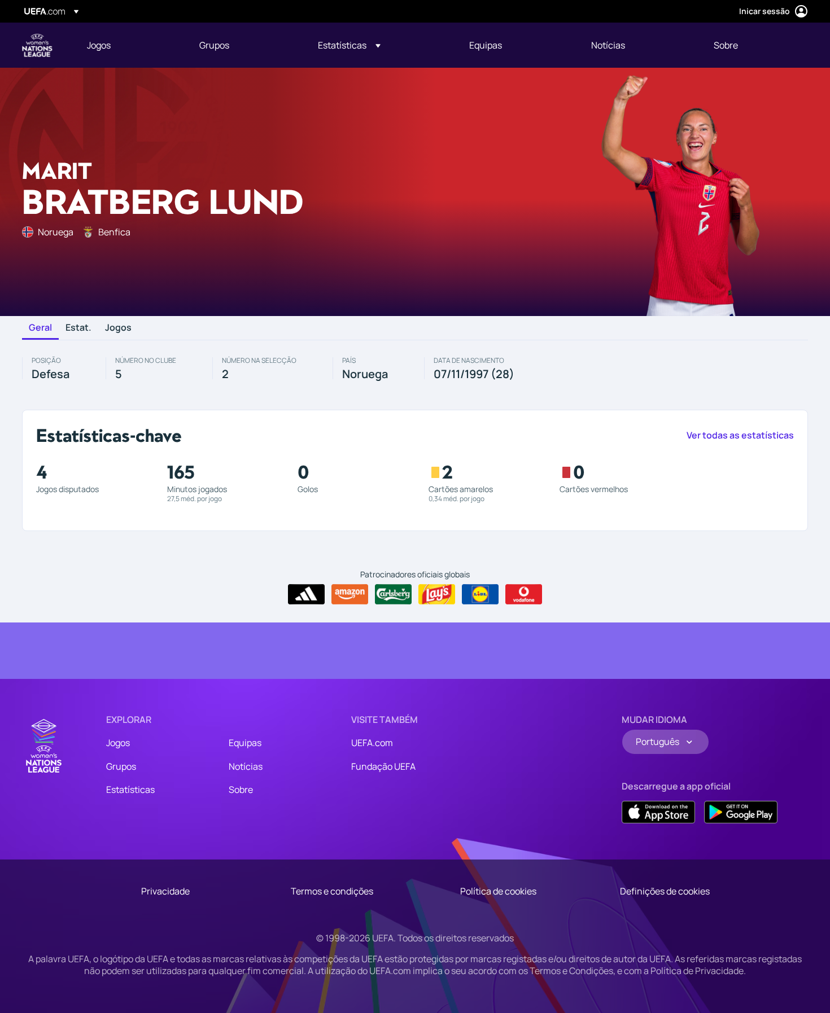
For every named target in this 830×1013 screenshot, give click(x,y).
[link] (99, 45)
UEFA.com (372, 742)
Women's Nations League (37, 45)
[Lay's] (436, 594)
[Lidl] (480, 594)
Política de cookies (498, 891)
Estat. (78, 328)
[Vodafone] (523, 594)
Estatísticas (130, 789)
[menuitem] (129, 45)
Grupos (121, 766)
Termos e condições (332, 891)
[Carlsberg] (393, 594)
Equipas (245, 742)
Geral (40, 328)
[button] (349, 45)
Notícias (246, 766)
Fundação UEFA (383, 766)
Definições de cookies (665, 891)
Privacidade (165, 891)
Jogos (118, 328)
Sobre (241, 789)
